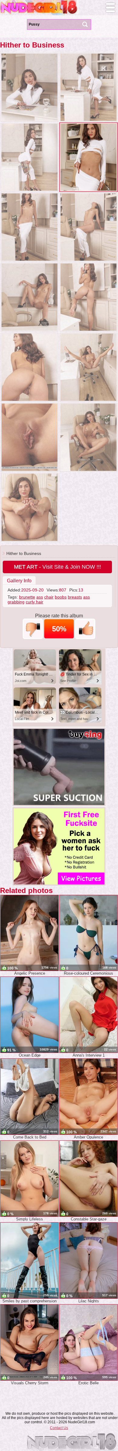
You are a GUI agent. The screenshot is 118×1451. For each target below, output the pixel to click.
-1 (33, 629)
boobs (61, 597)
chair (49, 597)
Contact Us (59, 1428)
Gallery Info (19, 580)
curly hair (34, 601)
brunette (27, 597)
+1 (85, 629)
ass (39, 597)
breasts (75, 597)
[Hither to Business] (29, 87)
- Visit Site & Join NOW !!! (57, 567)
